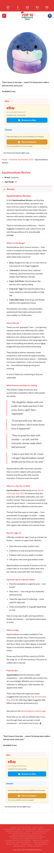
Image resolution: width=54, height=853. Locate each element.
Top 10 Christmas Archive (19, 833)
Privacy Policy (12, 844)
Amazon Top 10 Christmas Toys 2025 (27, 839)
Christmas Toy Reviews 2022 (21, 159)
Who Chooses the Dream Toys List (27, 835)
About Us (10, 842)
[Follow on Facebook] (50, 16)
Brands (13, 827)
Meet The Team (44, 829)
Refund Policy (19, 846)
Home (4, 159)
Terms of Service (40, 842)
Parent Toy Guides (41, 840)
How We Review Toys (14, 831)
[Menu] (4, 16)
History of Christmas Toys (36, 831)
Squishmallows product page (33, 711)
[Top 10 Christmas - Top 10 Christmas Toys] (27, 15)
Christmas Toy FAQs (12, 829)
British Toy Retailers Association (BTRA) (27, 837)
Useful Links (37, 827)
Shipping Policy (34, 846)
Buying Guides (24, 827)
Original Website (23, 842)
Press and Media (29, 829)
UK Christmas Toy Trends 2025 (18, 840)
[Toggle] (4, 189)
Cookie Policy (26, 844)
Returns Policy (41, 844)
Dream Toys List (39, 833)
